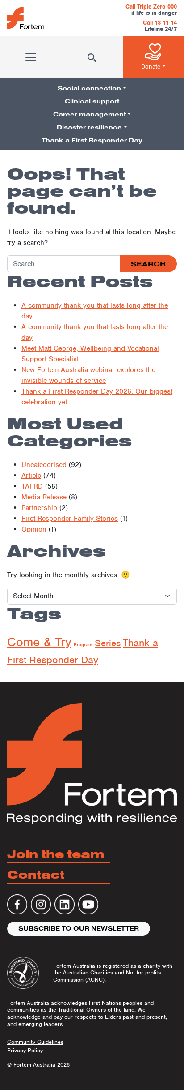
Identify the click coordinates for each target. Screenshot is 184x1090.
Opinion (33, 529)
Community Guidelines (35, 1042)
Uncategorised (44, 464)
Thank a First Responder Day (92, 140)
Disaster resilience (89, 127)
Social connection (89, 88)
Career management (89, 114)
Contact (35, 874)
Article (31, 475)
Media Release (44, 497)
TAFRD (32, 486)
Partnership (39, 507)
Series (108, 643)
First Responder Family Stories (69, 518)
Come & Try (39, 642)
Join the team (56, 854)
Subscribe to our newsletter (78, 928)
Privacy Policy (25, 1050)
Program (83, 644)
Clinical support (92, 101)
